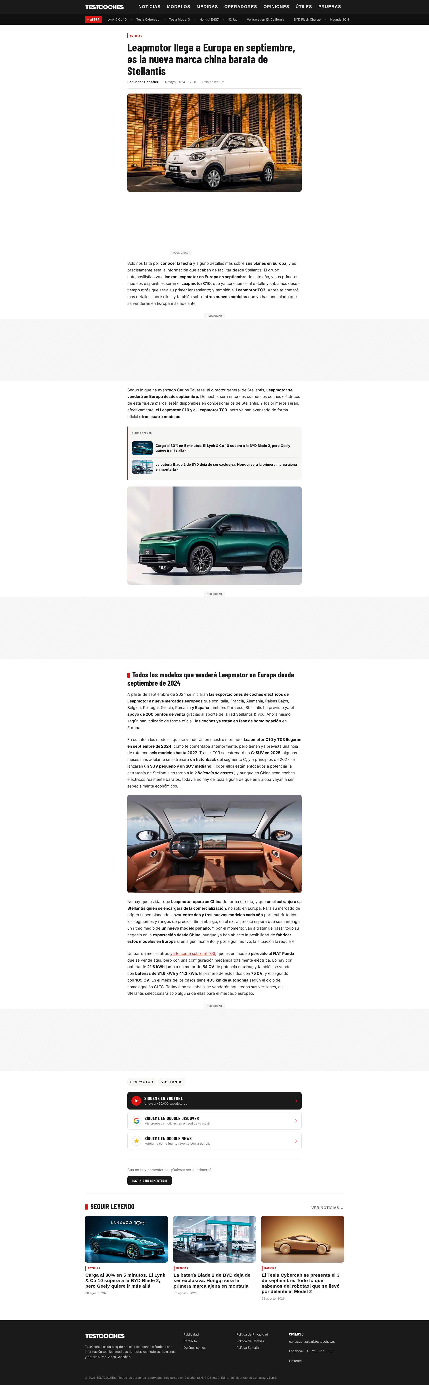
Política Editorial (247, 1347)
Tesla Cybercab (148, 19)
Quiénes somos (194, 1347)
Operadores (240, 6)
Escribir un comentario (149, 1180)
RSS (331, 1351)
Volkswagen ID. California (265, 19)
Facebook (296, 1351)
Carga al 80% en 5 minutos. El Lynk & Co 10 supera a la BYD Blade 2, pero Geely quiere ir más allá (125, 1280)
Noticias (150, 6)
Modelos (178, 6)
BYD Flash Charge (307, 19)
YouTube (318, 1351)
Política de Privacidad (252, 1334)
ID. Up (232, 19)
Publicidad (191, 1334)
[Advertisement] (225, 226)
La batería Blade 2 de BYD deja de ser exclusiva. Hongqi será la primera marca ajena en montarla (212, 1280)
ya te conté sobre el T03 (192, 953)
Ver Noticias (327, 1208)
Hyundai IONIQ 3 (342, 19)
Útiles (304, 6)
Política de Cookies (250, 1341)
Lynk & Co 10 (117, 19)
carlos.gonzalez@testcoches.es (312, 1341)
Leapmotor (141, 1082)
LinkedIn (295, 1361)
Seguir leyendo (112, 1206)
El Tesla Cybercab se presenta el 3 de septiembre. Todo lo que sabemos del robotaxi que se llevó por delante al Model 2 (301, 1283)
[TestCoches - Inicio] (104, 7)
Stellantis (172, 1082)
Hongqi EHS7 (209, 19)
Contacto (190, 1341)
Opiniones (276, 6)
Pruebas (329, 6)
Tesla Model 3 (179, 19)
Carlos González (146, 82)
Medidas (207, 6)
